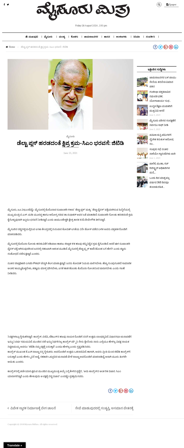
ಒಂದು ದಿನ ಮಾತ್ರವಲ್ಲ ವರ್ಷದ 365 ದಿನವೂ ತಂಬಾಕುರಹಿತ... (159, 182)
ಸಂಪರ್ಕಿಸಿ (150, 36)
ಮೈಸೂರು (48, 36)
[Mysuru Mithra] (83, 16)
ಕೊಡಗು (74, 36)
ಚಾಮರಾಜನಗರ (91, 36)
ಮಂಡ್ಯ (62, 36)
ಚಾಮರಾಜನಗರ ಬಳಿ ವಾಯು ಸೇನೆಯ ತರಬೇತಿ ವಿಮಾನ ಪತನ (163, 82)
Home (12, 46)
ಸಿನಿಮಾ (136, 36)
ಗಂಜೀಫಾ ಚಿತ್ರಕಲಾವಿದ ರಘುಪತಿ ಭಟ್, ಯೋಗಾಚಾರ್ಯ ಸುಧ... (160, 96)
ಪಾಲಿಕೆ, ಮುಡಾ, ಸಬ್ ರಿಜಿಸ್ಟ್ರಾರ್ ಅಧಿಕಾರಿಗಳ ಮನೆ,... (160, 168)
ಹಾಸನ (107, 36)
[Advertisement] (70, 182)
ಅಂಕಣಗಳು (121, 36)
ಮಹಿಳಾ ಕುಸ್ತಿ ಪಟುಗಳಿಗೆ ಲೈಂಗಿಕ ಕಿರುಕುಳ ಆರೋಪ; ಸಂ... (162, 139)
